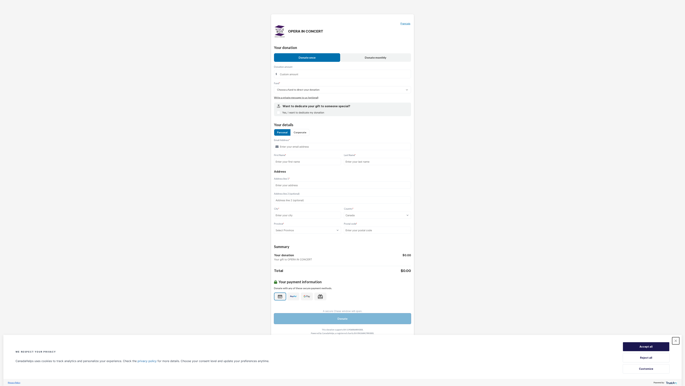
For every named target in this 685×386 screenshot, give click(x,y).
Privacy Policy (14, 382)
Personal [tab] (282, 132)
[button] (675, 340)
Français (405, 23)
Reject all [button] (646, 357)
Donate (342, 318)
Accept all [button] (646, 346)
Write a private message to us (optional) (296, 97)
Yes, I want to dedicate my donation (303, 112)
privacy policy (147, 361)
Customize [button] (646, 368)
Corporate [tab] (300, 132)
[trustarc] (671, 382)
